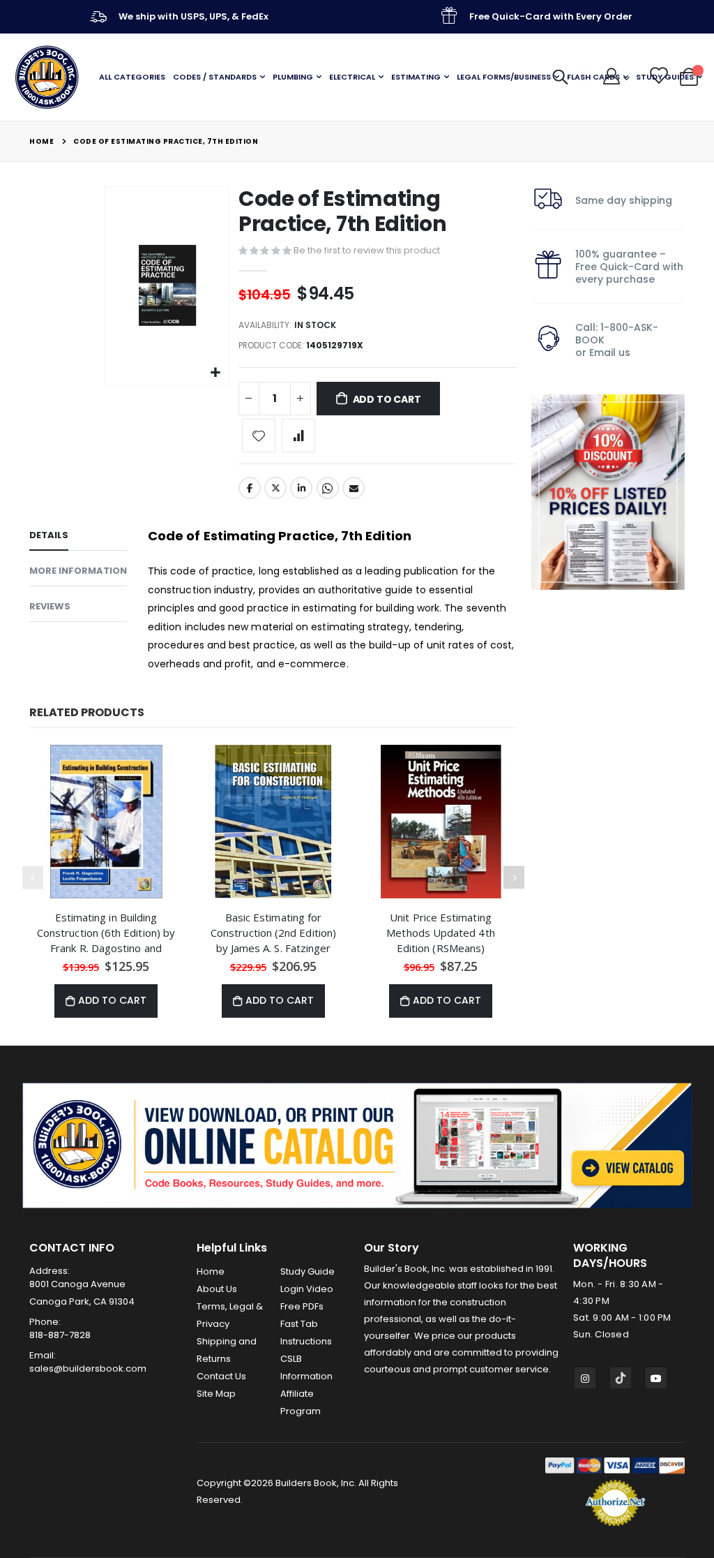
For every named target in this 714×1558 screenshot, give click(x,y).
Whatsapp (328, 488)
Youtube (656, 1377)
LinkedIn (301, 488)
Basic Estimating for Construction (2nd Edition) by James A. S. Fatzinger (273, 932)
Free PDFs (302, 1306)
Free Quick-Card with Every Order (550, 16)
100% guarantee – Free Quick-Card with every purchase (629, 266)
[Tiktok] (620, 1377)
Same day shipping (623, 200)
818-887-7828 (60, 1335)
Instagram (585, 1377)
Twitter (275, 488)
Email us (609, 352)
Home (41, 141)
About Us (217, 1289)
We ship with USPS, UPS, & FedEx (193, 16)
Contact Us (221, 1376)
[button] (216, 373)
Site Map (216, 1393)
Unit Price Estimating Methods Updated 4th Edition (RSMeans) (440, 932)
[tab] (78, 537)
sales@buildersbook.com (87, 1368)
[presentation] (513, 877)
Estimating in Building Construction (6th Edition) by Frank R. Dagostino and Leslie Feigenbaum (106, 932)
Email (353, 488)
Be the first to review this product (367, 250)
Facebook (249, 488)
